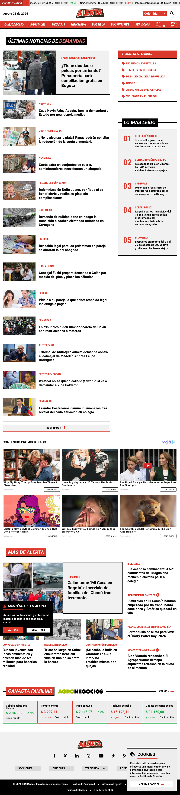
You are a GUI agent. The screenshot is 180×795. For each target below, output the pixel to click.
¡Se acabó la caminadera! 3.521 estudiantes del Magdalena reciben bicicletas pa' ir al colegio (151, 575)
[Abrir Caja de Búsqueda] (172, 13)
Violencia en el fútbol (141, 96)
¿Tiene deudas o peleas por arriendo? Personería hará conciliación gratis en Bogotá (81, 75)
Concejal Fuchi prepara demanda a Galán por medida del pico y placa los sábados (72, 275)
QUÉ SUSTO (160, 24)
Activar (13, 629)
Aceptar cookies (149, 784)
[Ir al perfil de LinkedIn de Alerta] (77, 756)
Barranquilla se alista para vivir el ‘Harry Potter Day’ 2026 (150, 634)
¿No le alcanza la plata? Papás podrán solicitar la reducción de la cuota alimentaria (74, 140)
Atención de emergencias (143, 89)
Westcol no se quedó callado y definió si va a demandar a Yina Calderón (73, 383)
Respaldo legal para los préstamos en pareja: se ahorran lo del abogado (73, 248)
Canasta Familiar (12, 3)
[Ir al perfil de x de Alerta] (65, 756)
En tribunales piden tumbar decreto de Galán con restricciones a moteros (72, 329)
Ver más (164, 691)
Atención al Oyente (112, 784)
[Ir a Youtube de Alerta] (101, 756)
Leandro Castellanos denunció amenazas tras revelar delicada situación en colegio (73, 410)
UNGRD (130, 83)
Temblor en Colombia (141, 70)
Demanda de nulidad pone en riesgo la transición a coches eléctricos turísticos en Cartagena (71, 221)
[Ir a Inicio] (90, 13)
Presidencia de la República (145, 76)
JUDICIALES (38, 24)
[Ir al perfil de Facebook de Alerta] (54, 756)
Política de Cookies (151, 776)
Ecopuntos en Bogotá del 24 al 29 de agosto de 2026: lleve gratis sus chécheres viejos (153, 245)
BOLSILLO (98, 24)
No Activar (38, 630)
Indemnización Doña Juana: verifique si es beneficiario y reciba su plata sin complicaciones (71, 194)
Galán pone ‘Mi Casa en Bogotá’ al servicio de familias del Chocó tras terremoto (90, 590)
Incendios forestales (141, 63)
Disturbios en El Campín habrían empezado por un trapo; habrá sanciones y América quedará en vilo (152, 607)
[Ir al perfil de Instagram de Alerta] (88, 756)
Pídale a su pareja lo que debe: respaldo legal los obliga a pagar (73, 302)
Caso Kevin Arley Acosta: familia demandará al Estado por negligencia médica (74, 113)
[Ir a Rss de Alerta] (124, 756)
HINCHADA (78, 24)
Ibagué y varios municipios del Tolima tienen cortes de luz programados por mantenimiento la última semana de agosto (153, 218)
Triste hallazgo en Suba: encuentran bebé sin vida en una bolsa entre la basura (151, 143)
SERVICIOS (142, 24)
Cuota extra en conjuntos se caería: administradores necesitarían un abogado (70, 167)
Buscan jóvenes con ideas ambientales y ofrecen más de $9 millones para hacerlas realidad (20, 658)
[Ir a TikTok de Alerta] (113, 756)
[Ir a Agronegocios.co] (80, 691)
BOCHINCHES (120, 24)
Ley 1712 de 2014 (103, 790)
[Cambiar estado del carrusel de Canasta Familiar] (27, 3)
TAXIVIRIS (58, 24)
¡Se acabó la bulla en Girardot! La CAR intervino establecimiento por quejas (152, 167)
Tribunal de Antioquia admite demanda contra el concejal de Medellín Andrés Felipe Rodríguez (73, 356)
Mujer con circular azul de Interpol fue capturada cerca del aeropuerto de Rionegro (151, 191)
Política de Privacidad (83, 784)
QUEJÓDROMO (14, 24)
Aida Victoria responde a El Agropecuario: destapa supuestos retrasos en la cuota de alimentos (150, 662)
